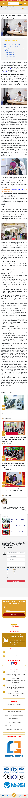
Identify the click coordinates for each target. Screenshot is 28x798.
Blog (8, 6)
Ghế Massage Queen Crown (17, 189)
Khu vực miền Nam (10, 56)
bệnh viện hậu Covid (8, 68)
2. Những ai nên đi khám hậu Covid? (12, 47)
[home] (3, 3)
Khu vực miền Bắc (10, 52)
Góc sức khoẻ (12, 6)
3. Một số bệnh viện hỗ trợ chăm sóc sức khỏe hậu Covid (14, 49)
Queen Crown (6, 71)
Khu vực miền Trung (10, 54)
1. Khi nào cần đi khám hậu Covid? (12, 44)
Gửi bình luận (16, 581)
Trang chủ (3, 6)
